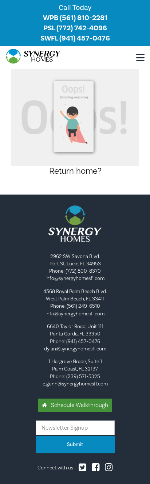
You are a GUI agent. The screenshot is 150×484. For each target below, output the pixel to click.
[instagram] (108, 469)
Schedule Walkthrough (79, 405)
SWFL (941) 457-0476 (75, 38)
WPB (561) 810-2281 (75, 18)
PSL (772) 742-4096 (75, 28)
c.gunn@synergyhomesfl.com (75, 384)
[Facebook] (95, 469)
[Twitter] (82, 469)
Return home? (75, 171)
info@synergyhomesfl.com (75, 278)
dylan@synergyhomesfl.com (75, 349)
